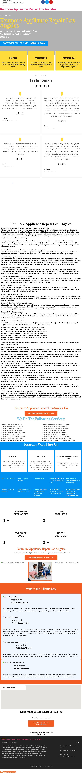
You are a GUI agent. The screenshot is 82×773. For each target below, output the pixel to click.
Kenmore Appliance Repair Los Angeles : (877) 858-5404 (21, 739)
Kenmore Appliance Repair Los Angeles (28, 9)
